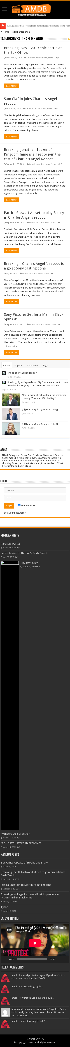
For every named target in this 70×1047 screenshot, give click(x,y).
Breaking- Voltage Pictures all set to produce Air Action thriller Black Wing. (31, 896)
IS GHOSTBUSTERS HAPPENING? (21, 843)
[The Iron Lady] (10, 695)
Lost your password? (15, 512)
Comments (32, 365)
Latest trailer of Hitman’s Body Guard (24, 553)
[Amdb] (35, 9)
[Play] (5, 959)
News (50, 58)
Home (6, 31)
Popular (19, 365)
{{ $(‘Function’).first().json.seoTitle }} (40, 409)
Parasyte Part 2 (10, 543)
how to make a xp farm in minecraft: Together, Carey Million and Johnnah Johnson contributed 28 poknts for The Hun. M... (38, 1012)
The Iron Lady (29, 562)
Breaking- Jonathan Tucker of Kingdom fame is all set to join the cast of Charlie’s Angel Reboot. (32, 154)
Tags (45, 365)
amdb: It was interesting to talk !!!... (29, 1021)
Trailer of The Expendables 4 (22, 372)
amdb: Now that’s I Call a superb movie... (32, 997)
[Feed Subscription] (69, 39)
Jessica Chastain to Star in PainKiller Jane (26, 884)
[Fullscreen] (64, 959)
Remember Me (28, 505)
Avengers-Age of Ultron (15, 833)
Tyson (4, 907)
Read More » (11, 86)
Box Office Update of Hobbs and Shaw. (24, 862)
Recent (6, 365)
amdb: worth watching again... (27, 986)
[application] (35, 943)
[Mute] (59, 959)
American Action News (36, 58)
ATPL (41, 1039)
